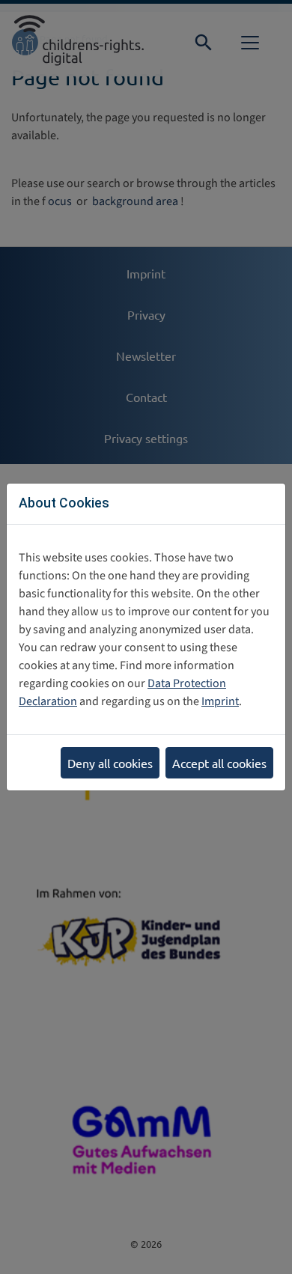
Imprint (220, 701)
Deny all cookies (110, 762)
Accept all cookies (219, 762)
